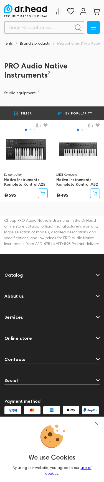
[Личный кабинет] (83, 11)
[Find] (78, 27)
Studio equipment (21, 93)
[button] (26, 130)
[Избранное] (71, 11)
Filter (26, 113)
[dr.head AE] (25, 10)
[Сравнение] (58, 11)
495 (64, 195)
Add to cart (43, 193)
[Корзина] (96, 11)
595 (12, 195)
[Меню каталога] (93, 27)
